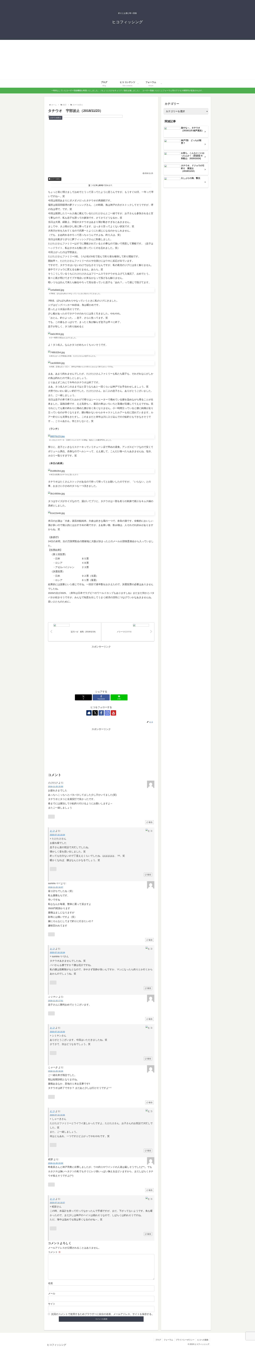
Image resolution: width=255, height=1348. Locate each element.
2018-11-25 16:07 (55, 887)
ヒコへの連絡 (202, 1340)
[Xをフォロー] (95, 713)
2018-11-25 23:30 (55, 1163)
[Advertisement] (127, 59)
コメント (54, 1252)
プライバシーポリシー (185, 1340)
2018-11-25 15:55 (55, 786)
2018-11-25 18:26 (55, 1071)
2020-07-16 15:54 (57, 835)
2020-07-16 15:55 (57, 1032)
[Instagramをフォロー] (107, 713)
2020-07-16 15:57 (57, 1203)
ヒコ (52, 831)
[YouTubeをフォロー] (113, 713)
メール (51, 1293)
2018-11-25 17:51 (55, 1001)
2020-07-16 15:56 (57, 1115)
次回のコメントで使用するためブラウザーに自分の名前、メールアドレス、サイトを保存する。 (102, 1314)
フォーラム (168, 1340)
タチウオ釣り (56, 179)
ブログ (158, 1340)
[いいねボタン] (50, 610)
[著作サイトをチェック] (89, 713)
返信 (150, 822)
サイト (51, 1304)
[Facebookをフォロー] (101, 713)
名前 (50, 1283)
